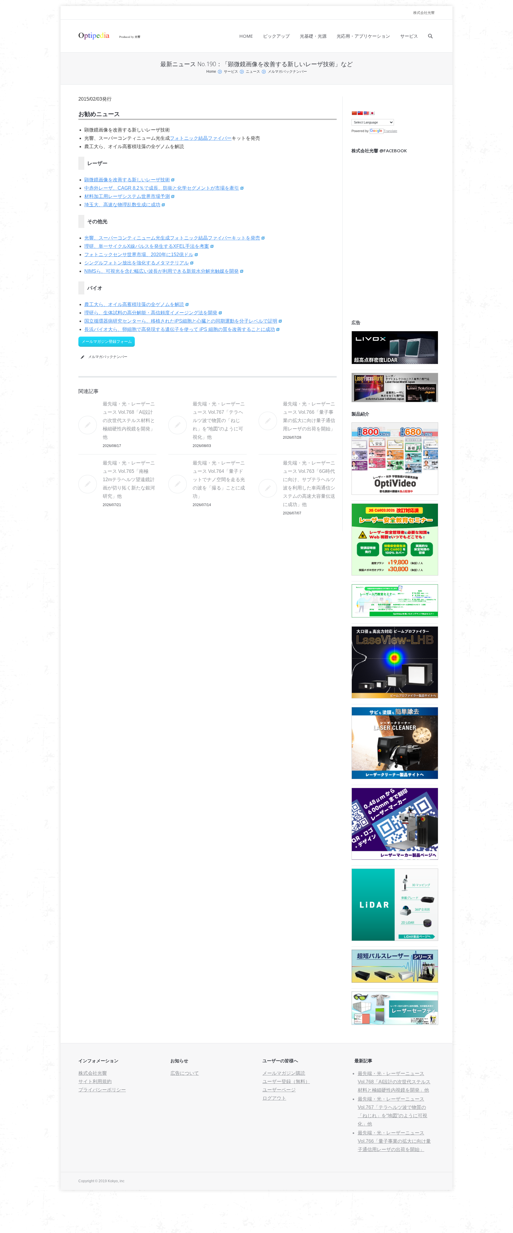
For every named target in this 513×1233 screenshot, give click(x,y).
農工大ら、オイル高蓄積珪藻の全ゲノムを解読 (134, 304)
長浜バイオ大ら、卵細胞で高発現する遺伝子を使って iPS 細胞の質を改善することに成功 (179, 329)
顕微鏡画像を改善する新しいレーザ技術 (127, 179)
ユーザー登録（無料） (286, 1081)
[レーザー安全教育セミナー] (395, 573)
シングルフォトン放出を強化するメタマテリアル (136, 262)
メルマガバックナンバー (287, 71)
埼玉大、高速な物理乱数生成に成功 (122, 204)
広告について (184, 1073)
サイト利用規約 (95, 1081)
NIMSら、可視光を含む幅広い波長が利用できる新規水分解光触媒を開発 (161, 271)
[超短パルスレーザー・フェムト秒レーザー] (395, 981)
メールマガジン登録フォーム (107, 341)
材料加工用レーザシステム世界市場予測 (127, 196)
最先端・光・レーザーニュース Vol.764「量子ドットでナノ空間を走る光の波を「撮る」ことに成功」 (219, 479)
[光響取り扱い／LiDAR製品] (395, 939)
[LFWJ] (395, 400)
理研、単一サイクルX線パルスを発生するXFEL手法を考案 (146, 246)
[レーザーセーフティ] (395, 1023)
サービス (231, 71)
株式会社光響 (424, 13)
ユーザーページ (279, 1089)
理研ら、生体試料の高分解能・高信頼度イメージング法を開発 (150, 312)
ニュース (253, 71)
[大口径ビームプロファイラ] (395, 696)
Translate (390, 131)
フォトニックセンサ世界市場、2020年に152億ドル (138, 254)
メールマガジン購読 (283, 1073)
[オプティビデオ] (395, 493)
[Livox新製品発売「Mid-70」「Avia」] (395, 362)
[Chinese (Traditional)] (360, 113)
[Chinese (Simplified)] (354, 113)
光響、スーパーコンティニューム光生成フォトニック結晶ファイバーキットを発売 (172, 237)
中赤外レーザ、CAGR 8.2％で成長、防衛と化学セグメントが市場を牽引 (161, 188)
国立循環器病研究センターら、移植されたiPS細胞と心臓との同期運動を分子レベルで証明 (180, 321)
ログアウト (274, 1098)
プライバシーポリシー (102, 1089)
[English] (366, 113)
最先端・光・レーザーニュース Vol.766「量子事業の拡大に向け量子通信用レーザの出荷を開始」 (394, 1141)
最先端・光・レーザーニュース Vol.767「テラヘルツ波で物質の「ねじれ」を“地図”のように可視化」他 (219, 420)
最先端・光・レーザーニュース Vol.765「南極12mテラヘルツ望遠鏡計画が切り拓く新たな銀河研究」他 (129, 479)
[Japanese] (372, 113)
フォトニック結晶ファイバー (201, 138)
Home (211, 71)
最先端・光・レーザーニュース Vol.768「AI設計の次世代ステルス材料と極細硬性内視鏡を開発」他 (129, 420)
